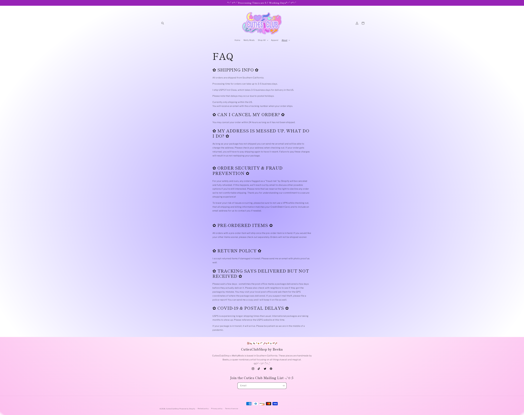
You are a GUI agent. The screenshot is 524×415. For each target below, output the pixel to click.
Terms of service (231, 409)
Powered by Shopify (187, 409)
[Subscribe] (283, 385)
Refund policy (203, 409)
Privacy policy (217, 409)
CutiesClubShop (172, 409)
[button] (163, 23)
